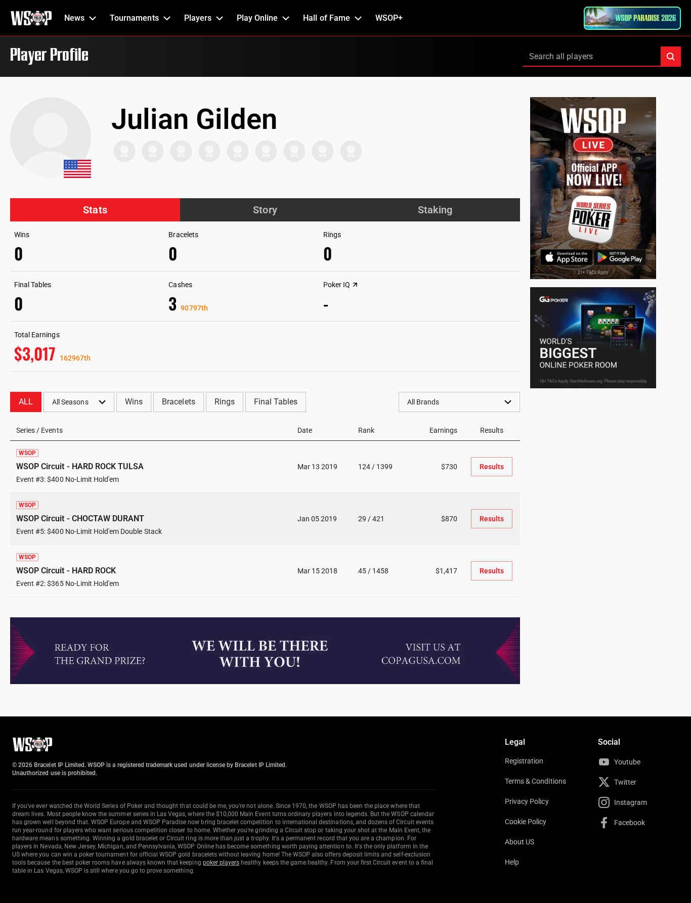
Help (512, 862)
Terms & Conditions (535, 781)
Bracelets (178, 402)
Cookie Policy (526, 822)
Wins (134, 402)
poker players (221, 862)
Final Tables (275, 402)
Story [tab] (265, 210)
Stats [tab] (95, 210)
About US (519, 842)
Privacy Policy (527, 801)
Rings (224, 402)
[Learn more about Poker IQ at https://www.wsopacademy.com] (355, 285)
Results (492, 467)
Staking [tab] (435, 210)
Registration (524, 761)
